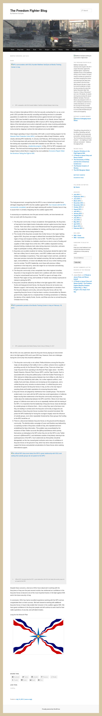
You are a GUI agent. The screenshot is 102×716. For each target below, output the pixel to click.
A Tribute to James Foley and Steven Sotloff (82, 277)
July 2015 (76, 194)
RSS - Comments (79, 237)
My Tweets (77, 187)
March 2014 (77, 201)
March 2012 (77, 226)
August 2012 (77, 215)
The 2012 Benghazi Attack (82, 170)
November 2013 (78, 205)
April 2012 (77, 224)
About (28, 49)
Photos (61, 49)
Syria (53, 49)
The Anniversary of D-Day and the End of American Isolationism (81, 162)
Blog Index (20, 49)
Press (74, 49)
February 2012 (78, 228)
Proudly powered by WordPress (51, 709)
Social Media (82, 49)
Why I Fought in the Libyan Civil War (82, 290)
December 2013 (78, 203)
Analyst (47, 49)
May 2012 (76, 222)
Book (34, 49)
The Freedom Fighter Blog (28, 10)
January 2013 (78, 213)
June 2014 (77, 199)
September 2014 (79, 196)
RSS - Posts (77, 235)
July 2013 (76, 211)
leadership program (35, 146)
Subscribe (77, 262)
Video (67, 49)
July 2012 (76, 218)
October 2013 (78, 207)
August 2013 (77, 209)
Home (12, 49)
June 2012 (77, 220)
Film (40, 49)
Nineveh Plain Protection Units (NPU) (22, 136)
